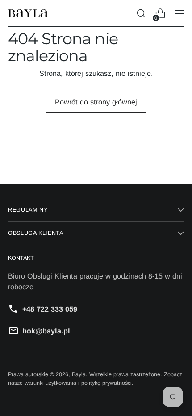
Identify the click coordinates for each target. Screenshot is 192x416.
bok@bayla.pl (46, 331)
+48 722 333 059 (49, 309)
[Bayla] (28, 13)
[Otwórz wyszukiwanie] (141, 13)
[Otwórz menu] (179, 13)
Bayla (79, 374)
